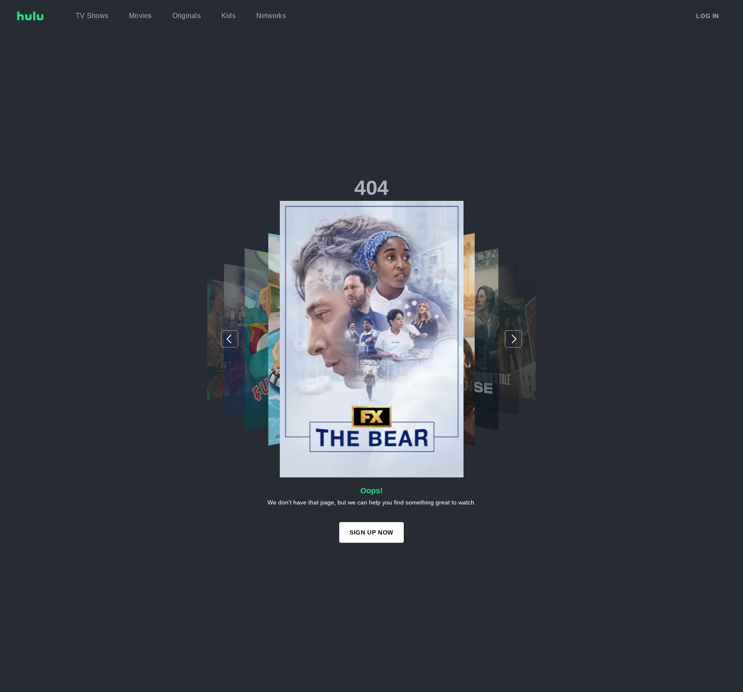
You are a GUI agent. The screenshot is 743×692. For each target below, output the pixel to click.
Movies (140, 15)
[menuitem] (92, 16)
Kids (228, 15)
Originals (186, 15)
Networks (271, 15)
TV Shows (92, 15)
